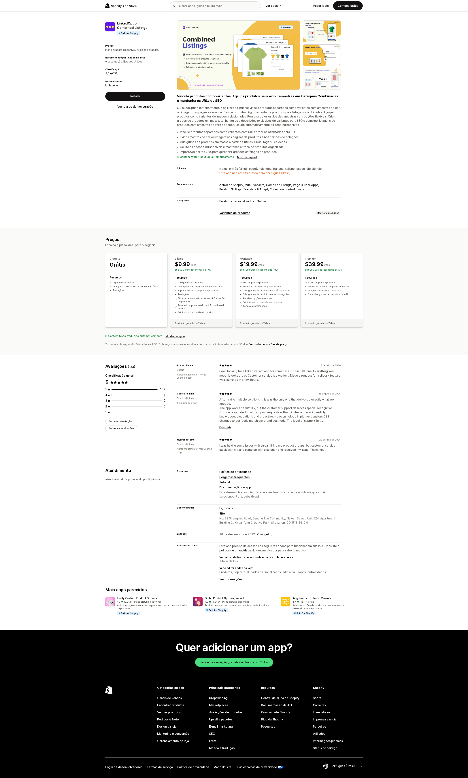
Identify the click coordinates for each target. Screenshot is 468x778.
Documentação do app (235, 487)
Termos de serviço (160, 767)
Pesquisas (268, 726)
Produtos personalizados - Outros (242, 201)
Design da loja (167, 726)
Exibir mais (225, 427)
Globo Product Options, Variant (224, 598)
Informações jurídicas (328, 741)
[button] (146, 606)
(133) (115, 73)
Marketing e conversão (173, 733)
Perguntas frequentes (234, 477)
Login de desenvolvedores (123, 767)
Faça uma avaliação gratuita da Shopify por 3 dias (234, 662)
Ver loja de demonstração (135, 106)
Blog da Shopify (272, 719)
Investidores (321, 712)
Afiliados (319, 733)
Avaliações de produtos (225, 712)
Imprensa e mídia (325, 719)
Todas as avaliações (121, 428)
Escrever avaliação (120, 421)
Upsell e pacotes (220, 719)
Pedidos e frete (168, 719)
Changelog (264, 534)
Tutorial (224, 482)
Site (222, 513)
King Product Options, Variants (311, 598)
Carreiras (319, 705)
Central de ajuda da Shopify (280, 698)
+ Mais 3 (321, 78)
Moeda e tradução (222, 748)
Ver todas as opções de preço (268, 344)
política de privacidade (235, 550)
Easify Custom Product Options (137, 598)
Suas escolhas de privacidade (256, 767)
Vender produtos (169, 712)
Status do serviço (325, 748)
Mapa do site (222, 767)
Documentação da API (276, 705)
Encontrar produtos (170, 705)
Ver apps (271, 5)
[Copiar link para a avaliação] (195, 365)
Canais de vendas (169, 698)
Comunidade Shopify (275, 712)
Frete (213, 741)
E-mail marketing (221, 726)
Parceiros (319, 726)
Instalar (135, 96)
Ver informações (230, 579)
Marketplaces (218, 705)
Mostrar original (247, 157)
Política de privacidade (235, 472)
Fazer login (321, 5)
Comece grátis (348, 5)
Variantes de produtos (234, 213)
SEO (212, 733)
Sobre (317, 698)
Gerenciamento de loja (173, 741)
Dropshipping (218, 698)
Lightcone (111, 85)
